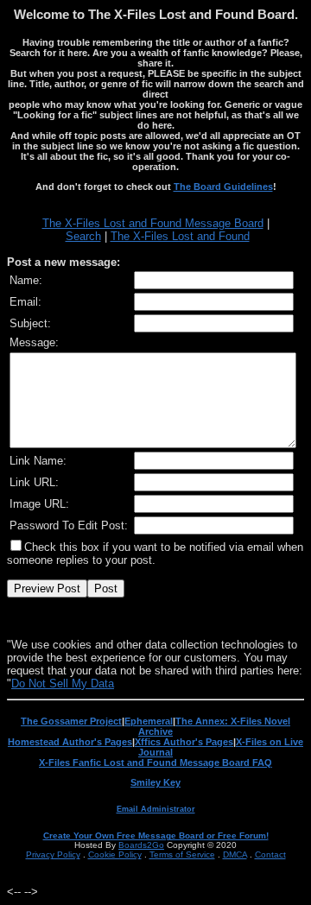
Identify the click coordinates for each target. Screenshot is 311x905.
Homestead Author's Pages (70, 742)
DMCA (235, 854)
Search (83, 236)
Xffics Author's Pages (184, 742)
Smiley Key (155, 782)
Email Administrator (156, 809)
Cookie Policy (115, 854)
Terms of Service (182, 854)
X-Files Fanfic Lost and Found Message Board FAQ (155, 762)
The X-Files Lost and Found (180, 236)
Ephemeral (148, 721)
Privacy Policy (53, 854)
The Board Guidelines (223, 186)
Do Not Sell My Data (62, 683)
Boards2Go (141, 845)
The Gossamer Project (71, 721)
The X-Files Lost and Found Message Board (152, 223)
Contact (270, 854)
